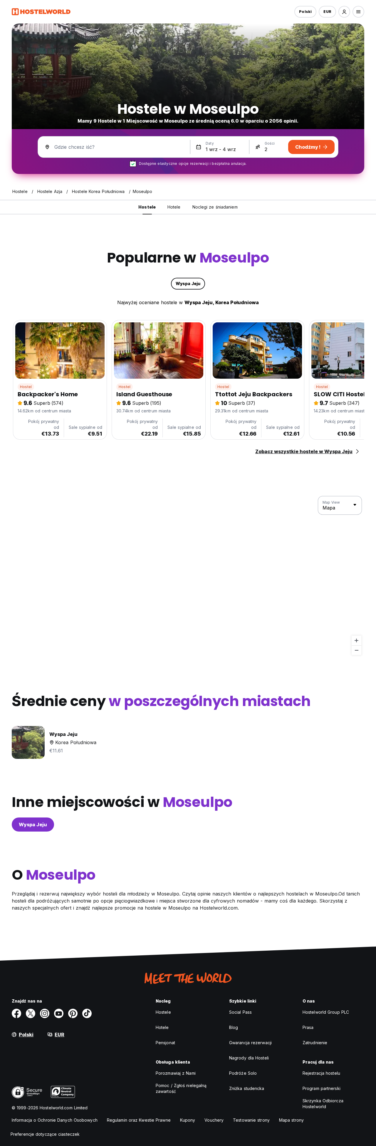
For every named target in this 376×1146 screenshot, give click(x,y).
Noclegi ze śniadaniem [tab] (215, 206)
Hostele (163, 1012)
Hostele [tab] (147, 206)
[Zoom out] (356, 650)
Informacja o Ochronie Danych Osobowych (55, 1120)
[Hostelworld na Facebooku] (16, 1013)
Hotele (162, 1027)
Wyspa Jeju (33, 824)
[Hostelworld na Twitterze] (30, 1013)
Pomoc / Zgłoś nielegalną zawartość (181, 1088)
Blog (233, 1027)
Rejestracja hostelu (321, 1073)
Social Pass (240, 1012)
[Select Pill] (344, 12)
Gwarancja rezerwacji (250, 1042)
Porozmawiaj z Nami (176, 1073)
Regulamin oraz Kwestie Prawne (139, 1120)
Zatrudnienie (315, 1042)
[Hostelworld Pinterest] (73, 1013)
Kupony (187, 1120)
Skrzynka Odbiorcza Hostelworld (323, 1103)
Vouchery (214, 1120)
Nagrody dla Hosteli (249, 1057)
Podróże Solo (243, 1073)
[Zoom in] (356, 640)
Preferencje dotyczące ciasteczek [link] (45, 1134)
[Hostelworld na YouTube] (58, 1013)
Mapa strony (291, 1120)
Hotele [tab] (174, 206)
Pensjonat (165, 1042)
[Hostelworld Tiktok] (87, 1013)
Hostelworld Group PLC (326, 1012)
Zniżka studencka (246, 1088)
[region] (188, 576)
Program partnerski (321, 1088)
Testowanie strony (251, 1120)
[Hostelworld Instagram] (44, 1013)
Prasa (308, 1027)
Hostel (26, 387)
